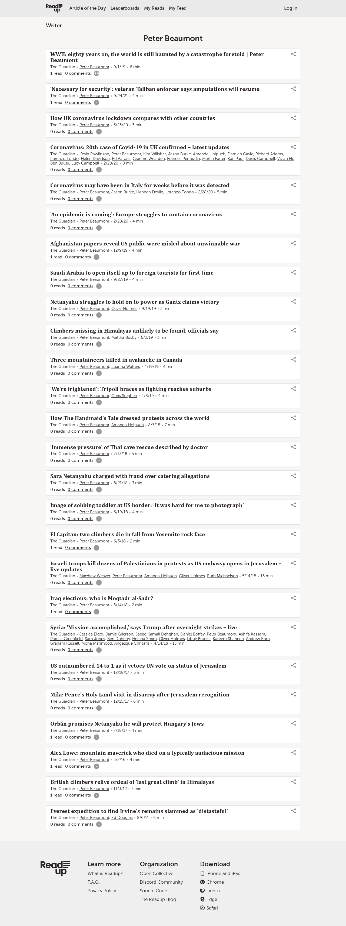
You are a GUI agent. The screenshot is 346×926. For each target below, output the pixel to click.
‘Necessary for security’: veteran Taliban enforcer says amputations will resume (155, 89)
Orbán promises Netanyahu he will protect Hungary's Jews (127, 723)
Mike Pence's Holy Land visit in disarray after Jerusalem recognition (139, 694)
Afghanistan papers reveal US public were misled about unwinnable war (145, 243)
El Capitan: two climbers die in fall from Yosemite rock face (127, 534)
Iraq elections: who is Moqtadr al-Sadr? (101, 598)
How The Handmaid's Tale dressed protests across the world (130, 418)
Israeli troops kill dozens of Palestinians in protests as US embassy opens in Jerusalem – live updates (166, 566)
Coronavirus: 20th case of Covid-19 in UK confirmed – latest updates (139, 147)
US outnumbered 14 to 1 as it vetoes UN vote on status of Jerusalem (138, 665)
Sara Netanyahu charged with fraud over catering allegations (130, 476)
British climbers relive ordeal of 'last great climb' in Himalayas (132, 782)
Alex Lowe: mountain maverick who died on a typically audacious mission (147, 753)
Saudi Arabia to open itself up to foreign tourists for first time (132, 272)
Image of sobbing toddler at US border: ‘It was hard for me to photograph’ (147, 505)
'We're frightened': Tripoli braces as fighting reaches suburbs (130, 389)
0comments (78, 73)
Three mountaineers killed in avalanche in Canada (116, 360)
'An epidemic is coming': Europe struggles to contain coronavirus (136, 214)
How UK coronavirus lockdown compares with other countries (132, 118)
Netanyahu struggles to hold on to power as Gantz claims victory (134, 302)
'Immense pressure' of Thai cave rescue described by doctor (129, 447)
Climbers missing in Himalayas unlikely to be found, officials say (134, 330)
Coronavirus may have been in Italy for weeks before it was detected (139, 185)
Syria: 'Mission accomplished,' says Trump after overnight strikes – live (143, 627)
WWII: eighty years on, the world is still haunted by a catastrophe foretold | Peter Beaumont (157, 57)
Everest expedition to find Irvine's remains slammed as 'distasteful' (139, 811)
